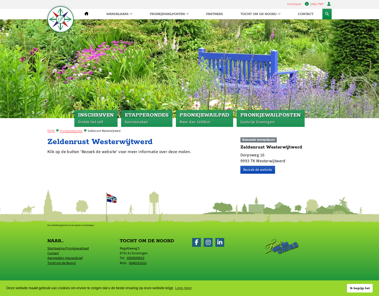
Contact (305, 14)
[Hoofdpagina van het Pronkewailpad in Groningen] (86, 14)
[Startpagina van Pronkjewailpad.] (60, 19)
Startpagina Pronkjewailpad (68, 248)
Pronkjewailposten (71, 131)
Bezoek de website (257, 169)
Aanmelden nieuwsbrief (65, 258)
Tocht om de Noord (61, 263)
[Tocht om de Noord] (282, 246)
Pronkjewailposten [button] (167, 14)
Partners (214, 14)
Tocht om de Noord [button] (259, 14)
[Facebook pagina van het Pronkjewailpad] (197, 243)
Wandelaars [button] (117, 14)
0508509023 (135, 258)
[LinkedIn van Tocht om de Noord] (220, 243)
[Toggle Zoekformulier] (327, 14)
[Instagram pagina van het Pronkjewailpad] (209, 243)
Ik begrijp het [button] (360, 288)
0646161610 (138, 263)
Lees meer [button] (183, 288)
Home (51, 130)
